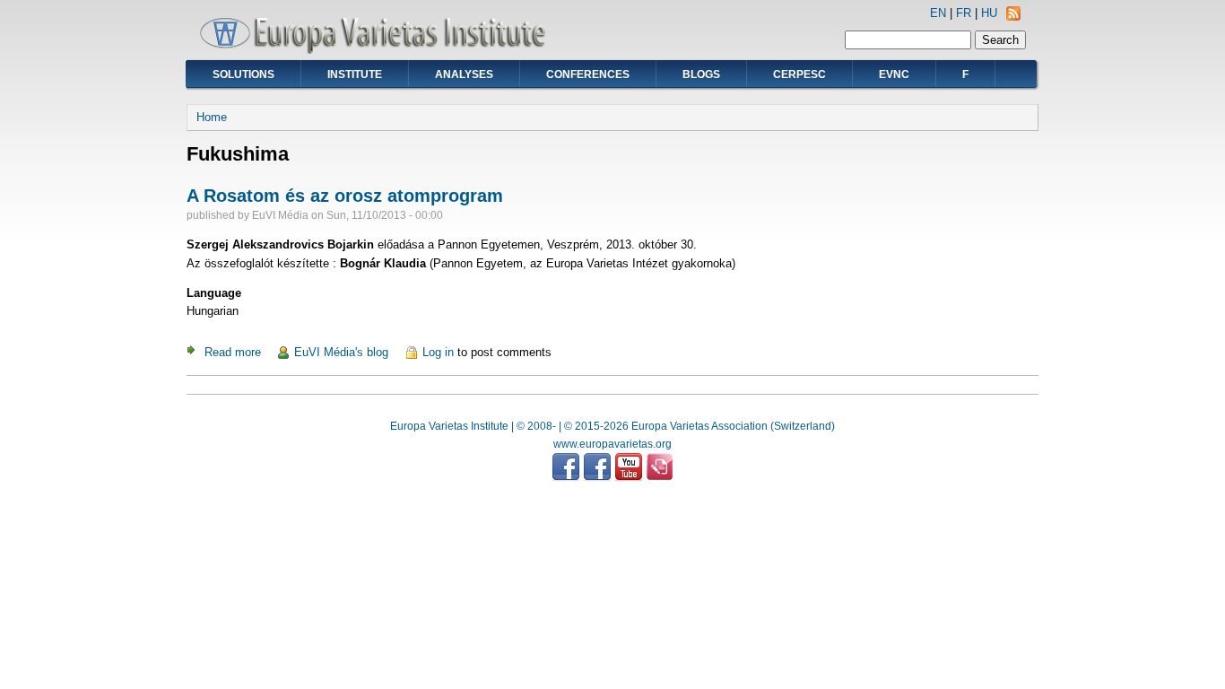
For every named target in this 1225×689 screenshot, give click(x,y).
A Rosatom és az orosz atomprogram (345, 195)
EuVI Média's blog (341, 352)
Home (211, 117)
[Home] (379, 50)
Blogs (701, 74)
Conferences (588, 74)
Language (214, 293)
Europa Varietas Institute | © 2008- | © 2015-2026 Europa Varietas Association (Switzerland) (612, 426)
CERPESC (799, 74)
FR (963, 13)
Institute (354, 74)
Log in (438, 352)
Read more (232, 352)
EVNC (894, 74)
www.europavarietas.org (612, 444)
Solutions (243, 74)
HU (989, 13)
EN (938, 13)
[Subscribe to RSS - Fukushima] (1013, 16)
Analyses (464, 74)
